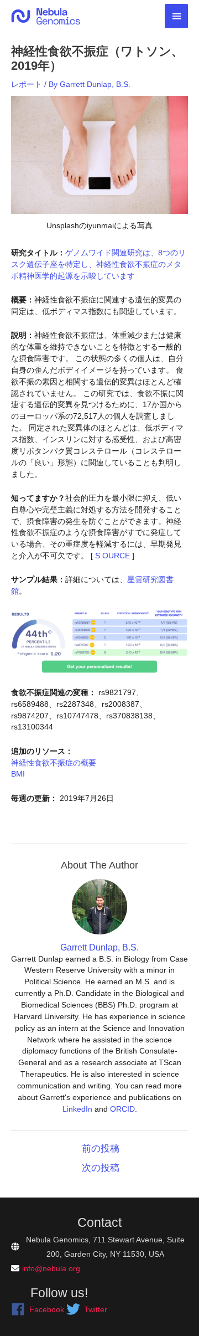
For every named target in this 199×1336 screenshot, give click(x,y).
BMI (18, 773)
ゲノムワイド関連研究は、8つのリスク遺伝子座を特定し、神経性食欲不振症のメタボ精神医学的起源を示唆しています (98, 264)
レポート (26, 84)
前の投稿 (100, 1148)
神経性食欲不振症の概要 (53, 762)
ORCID (122, 1108)
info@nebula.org (51, 1268)
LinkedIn (77, 1108)
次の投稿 (100, 1168)
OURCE (115, 555)
